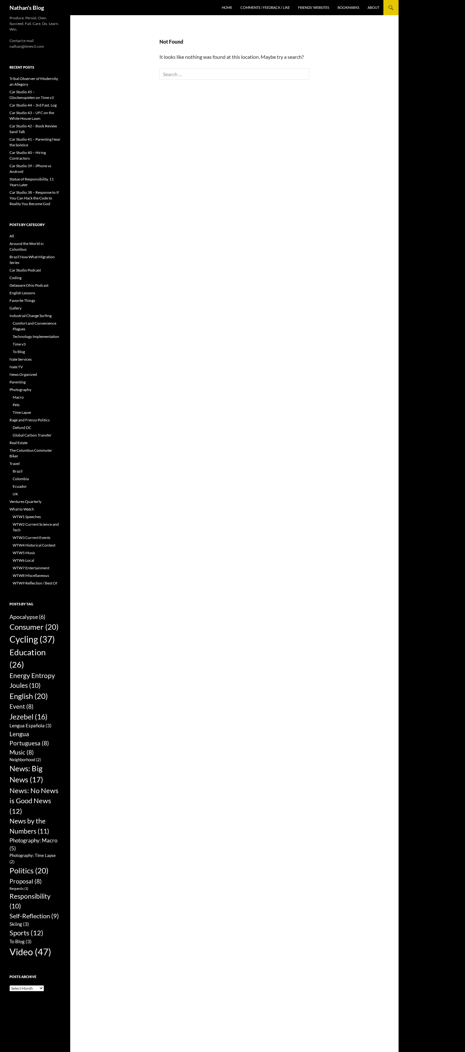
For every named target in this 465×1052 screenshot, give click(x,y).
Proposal (25, 881)
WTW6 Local (23, 560)
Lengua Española (30, 725)
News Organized (23, 374)
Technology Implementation (36, 336)
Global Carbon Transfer (32, 435)
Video (30, 951)
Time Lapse (22, 412)
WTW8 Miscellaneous (31, 575)
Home (227, 7)
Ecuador (20, 486)
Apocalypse (27, 616)
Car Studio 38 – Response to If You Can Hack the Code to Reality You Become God (34, 198)
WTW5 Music (24, 552)
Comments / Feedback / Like (265, 7)
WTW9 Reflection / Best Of (35, 583)
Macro (18, 397)
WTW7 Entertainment (31, 568)
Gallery (15, 308)
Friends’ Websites (313, 7)
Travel (14, 463)
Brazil (17, 471)
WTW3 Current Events (31, 537)
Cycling (32, 639)
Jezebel (28, 716)
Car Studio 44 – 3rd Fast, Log (33, 105)
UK (15, 494)
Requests (18, 888)
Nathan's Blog (26, 7)
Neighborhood (25, 759)
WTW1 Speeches (27, 516)
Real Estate (18, 442)
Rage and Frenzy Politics (29, 420)
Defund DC (22, 427)
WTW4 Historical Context (34, 545)
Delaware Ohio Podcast (28, 285)
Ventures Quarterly (25, 501)
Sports (26, 933)
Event (21, 706)
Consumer (34, 626)
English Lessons (22, 293)
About (373, 7)
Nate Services (20, 359)
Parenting (17, 382)
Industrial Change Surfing (30, 315)
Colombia (21, 478)
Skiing (19, 924)
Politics (28, 870)
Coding (15, 277)
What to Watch (21, 509)
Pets (16, 404)
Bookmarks (348, 7)
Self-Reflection (34, 916)
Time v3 (19, 344)
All (11, 236)
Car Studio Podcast (25, 270)
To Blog (19, 351)
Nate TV (16, 366)
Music (21, 752)
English (28, 695)
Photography (20, 389)
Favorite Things (22, 300)
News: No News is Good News (34, 800)
